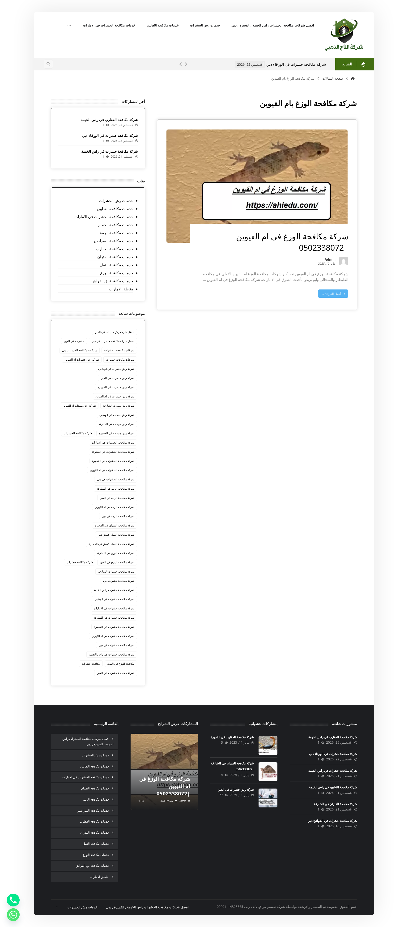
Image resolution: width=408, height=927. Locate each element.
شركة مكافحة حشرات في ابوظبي (114, 599)
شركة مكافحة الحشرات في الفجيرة (113, 461)
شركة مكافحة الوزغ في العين (117, 562)
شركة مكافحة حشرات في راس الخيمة (318, 64)
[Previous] (180, 64)
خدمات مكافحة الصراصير (113, 240)
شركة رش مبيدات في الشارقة (116, 424)
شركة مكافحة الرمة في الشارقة (115, 489)
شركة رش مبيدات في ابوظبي (116, 415)
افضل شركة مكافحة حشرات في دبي (112, 341)
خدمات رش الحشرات (116, 200)
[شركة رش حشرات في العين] (268, 798)
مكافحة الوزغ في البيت (120, 664)
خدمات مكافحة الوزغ (116, 273)
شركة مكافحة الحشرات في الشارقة (113, 452)
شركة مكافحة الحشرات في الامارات (113, 442)
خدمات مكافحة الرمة (116, 232)
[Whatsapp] (13, 914)
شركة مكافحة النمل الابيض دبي (116, 535)
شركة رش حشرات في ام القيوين (114, 396)
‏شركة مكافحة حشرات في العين (115, 673)
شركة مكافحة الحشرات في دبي (115, 479)
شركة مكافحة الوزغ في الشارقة (115, 553)
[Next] (185, 64)
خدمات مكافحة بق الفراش (112, 281)
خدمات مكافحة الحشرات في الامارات (103, 216)
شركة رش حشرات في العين (117, 378)
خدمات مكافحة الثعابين (115, 208)
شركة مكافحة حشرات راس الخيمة (114, 590)
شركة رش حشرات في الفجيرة (116, 387)
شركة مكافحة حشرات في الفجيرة (114, 627)
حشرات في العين (74, 341)
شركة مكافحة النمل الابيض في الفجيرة (111, 544)
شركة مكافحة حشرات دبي (118, 581)
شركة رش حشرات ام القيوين (81, 360)
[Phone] (13, 900)
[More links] (69, 25)
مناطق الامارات (121, 289)
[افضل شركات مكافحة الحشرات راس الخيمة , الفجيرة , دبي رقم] (344, 35)
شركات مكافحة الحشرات (119, 350)
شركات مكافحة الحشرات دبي (79, 350)
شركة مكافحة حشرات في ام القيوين (113, 636)
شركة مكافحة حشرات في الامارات (114, 608)
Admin (330, 260)
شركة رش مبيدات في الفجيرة (116, 433)
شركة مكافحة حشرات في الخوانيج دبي (332, 821)
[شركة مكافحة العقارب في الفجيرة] (268, 745)
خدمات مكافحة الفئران (115, 256)
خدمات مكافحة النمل (116, 264)
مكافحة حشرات (90, 664)
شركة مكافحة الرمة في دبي (118, 516)
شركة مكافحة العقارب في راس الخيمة (109, 119)
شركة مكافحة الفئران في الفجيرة (114, 525)
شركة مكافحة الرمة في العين (117, 498)
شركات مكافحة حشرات (120, 360)
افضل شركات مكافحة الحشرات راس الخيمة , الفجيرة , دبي (88, 741)
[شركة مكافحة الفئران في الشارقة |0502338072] (268, 771)
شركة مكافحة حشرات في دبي (116, 645)
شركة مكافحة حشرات (80, 562)
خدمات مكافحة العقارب (114, 248)
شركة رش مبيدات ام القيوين (79, 406)
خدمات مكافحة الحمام (115, 224)
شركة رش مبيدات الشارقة (118, 406)
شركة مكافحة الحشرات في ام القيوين (112, 470)
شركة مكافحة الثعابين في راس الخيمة (333, 787)
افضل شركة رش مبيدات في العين (114, 332)
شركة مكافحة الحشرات (78, 433)
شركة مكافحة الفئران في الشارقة (335, 804)
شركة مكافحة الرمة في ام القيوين (114, 507)
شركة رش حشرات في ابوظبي (116, 369)
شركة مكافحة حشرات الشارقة (116, 571)
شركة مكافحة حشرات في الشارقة (114, 618)
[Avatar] (343, 261)
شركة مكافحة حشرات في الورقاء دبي (110, 135)
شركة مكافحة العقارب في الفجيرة (232, 737)
